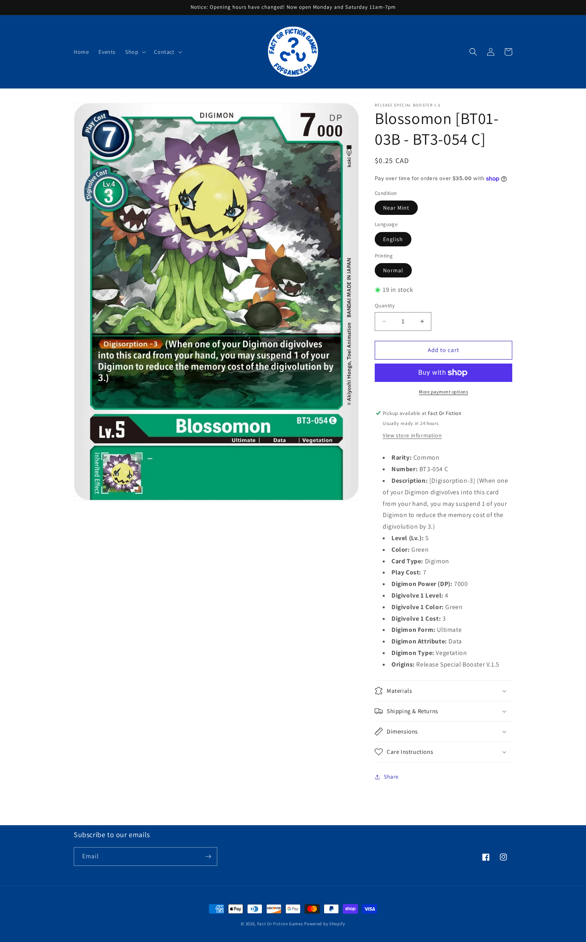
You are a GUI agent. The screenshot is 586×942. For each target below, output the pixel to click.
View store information (412, 435)
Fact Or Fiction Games (280, 923)
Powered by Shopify (324, 923)
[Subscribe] (208, 856)
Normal (393, 270)
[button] (134, 51)
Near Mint (396, 207)
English (393, 239)
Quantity (385, 305)
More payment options (443, 392)
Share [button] (391, 776)
